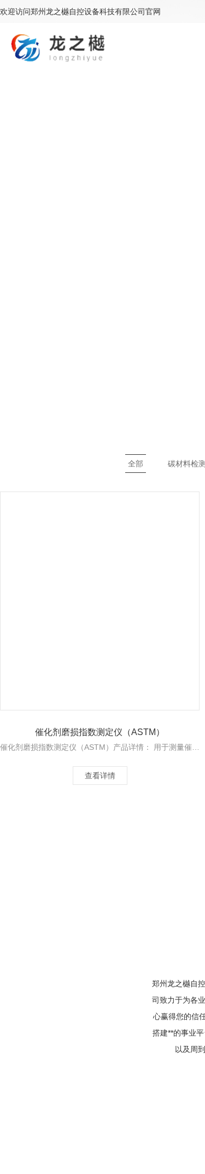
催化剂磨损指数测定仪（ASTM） (100, 732)
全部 (135, 463)
